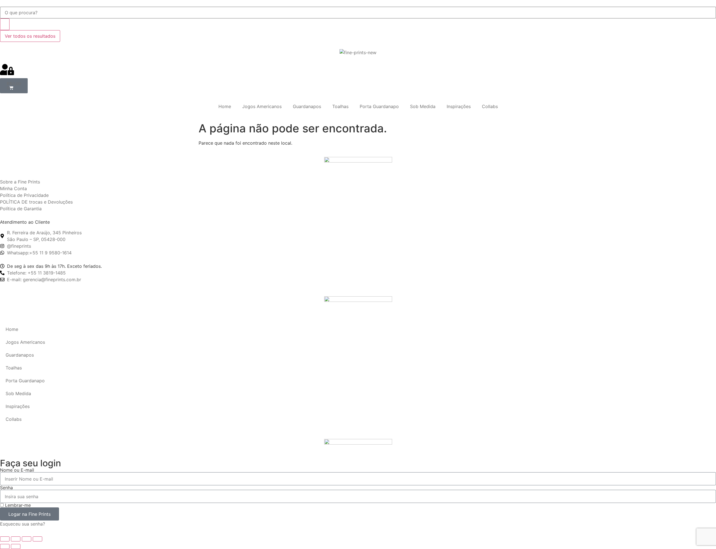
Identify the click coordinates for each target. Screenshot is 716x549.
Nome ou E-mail (17, 470)
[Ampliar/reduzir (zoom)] (5, 538)
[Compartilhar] (26, 538)
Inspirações (459, 106)
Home (224, 106)
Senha (6, 487)
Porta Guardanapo (379, 106)
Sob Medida (422, 106)
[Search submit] (5, 24)
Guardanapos (307, 106)
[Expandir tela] (15, 538)
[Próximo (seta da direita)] (15, 546)
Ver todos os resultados (30, 36)
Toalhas (340, 106)
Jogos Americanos (262, 106)
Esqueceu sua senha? (22, 524)
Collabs (490, 106)
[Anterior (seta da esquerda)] (5, 546)
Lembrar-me (17, 505)
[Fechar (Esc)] (37, 538)
